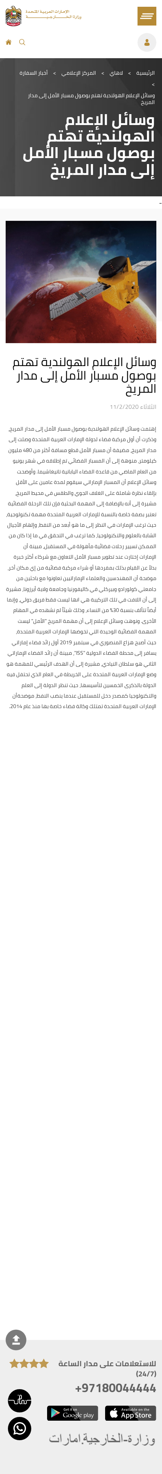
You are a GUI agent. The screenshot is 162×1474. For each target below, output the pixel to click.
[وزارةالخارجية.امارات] (102, 1439)
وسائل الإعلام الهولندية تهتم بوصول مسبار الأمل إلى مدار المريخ (91, 99)
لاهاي (116, 72)
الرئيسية (145, 72)
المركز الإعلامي (78, 72)
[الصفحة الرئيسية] (9, 42)
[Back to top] (16, 1340)
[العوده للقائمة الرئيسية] (43, 24)
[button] (19, 1400)
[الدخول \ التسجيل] (94, 42)
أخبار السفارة (34, 72)
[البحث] (22, 42)
